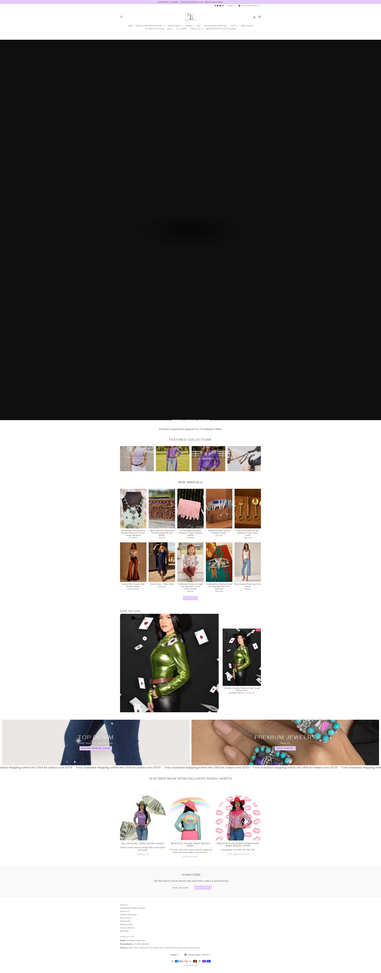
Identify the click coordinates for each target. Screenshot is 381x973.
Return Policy (125, 921)
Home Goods (247, 26)
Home (130, 26)
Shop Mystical (190, 856)
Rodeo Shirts (174, 26)
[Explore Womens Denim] (96, 742)
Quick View (133, 526)
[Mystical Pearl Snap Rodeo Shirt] (190, 818)
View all (190, 598)
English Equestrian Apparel (149, 26)
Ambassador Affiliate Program (221, 29)
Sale (169, 29)
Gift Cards (181, 29)
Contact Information (128, 915)
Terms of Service (127, 928)
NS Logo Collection (154, 29)
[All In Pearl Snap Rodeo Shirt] (143, 818)
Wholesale (124, 931)
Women (188, 26)
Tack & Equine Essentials (215, 26)
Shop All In (143, 854)
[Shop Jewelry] (285, 742)
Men (198, 26)
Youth (233, 26)
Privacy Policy (126, 918)
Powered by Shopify (190, 965)
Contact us (195, 29)
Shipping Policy (126, 924)
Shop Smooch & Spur (238, 854)
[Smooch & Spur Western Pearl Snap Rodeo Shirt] (238, 818)
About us (124, 905)
